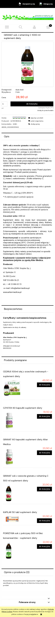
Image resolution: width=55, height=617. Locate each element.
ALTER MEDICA (15, 121)
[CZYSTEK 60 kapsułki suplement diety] (15, 420)
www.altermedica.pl (12, 292)
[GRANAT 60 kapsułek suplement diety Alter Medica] (15, 456)
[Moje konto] (34, 27)
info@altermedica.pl (20, 288)
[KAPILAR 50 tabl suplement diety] (15, 519)
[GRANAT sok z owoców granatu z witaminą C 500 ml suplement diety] (15, 492)
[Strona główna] (27, 16)
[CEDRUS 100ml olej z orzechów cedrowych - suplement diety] (15, 388)
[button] (7, 27)
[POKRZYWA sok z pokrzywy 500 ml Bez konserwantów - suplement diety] (15, 550)
